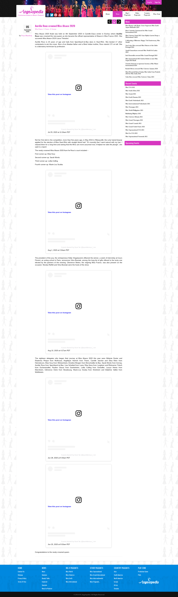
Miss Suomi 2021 (130, 94)
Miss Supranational (96, 571)
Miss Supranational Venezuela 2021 (136, 136)
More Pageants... (95, 581)
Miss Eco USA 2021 (131, 133)
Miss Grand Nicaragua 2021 (134, 120)
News (117, 14)
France (47, 29)
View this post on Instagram (59, 94)
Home (108, 14)
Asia (115, 571)
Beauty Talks (46, 578)
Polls (139, 575)
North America (118, 578)
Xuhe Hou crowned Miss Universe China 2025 (139, 77)
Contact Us (21, 571)
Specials (44, 585)
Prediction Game (143, 571)
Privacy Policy (22, 578)
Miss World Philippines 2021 (134, 110)
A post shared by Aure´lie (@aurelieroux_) (77, 129)
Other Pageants (137, 14)
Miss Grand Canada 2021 (133, 123)
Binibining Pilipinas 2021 (133, 113)
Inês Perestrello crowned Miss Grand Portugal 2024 (141, 55)
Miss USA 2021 (130, 87)
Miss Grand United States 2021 (135, 127)
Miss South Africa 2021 (132, 91)
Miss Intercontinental (96, 578)
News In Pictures (47, 588)
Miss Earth (69, 578)
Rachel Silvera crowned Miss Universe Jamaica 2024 (141, 69)
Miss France (39, 29)
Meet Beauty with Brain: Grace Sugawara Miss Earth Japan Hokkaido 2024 (142, 26)
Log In (149, 2)
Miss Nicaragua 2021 (131, 107)
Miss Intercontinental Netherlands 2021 (137, 104)
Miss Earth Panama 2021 (133, 97)
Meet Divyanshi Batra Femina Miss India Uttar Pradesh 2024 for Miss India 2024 (142, 73)
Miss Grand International (97, 575)
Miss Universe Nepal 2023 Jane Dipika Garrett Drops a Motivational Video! (142, 36)
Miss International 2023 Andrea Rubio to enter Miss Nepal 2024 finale (141, 59)
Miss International (71, 581)
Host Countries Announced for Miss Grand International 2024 (138, 31)
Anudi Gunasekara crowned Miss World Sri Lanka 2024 (141, 51)
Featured (44, 581)
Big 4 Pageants (127, 14)
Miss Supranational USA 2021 (134, 130)
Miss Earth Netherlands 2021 (134, 100)
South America (118, 575)
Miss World (69, 571)
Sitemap (20, 575)
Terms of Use (22, 581)
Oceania (116, 588)
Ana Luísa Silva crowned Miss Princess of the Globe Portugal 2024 (141, 46)
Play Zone (156, 14)
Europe (54, 29)
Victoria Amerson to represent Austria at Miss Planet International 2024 (141, 64)
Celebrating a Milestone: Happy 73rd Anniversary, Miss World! (142, 41)
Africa (116, 585)
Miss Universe (70, 575)
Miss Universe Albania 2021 (134, 117)
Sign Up (157, 2)
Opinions (44, 575)
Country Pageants (147, 14)
